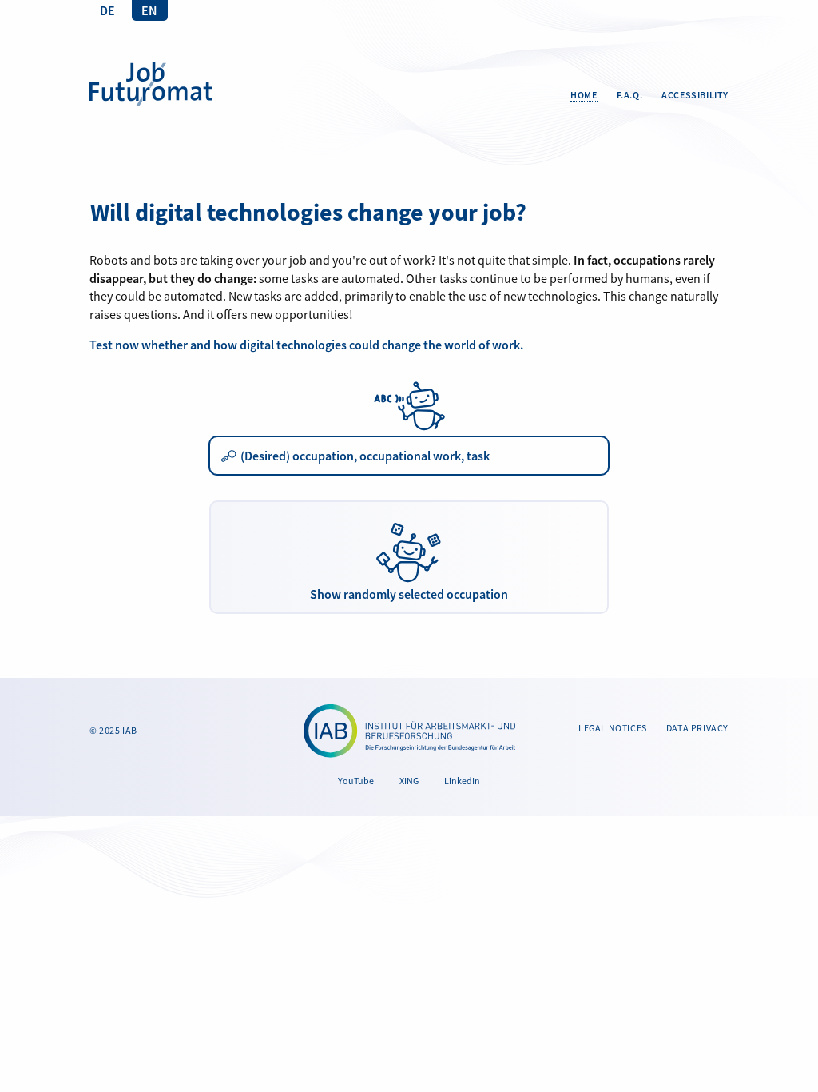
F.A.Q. (630, 95)
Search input (229, 458)
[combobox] (409, 455)
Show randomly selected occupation (409, 594)
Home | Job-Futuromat (150, 84)
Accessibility (695, 95)
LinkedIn (462, 781)
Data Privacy (697, 728)
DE (107, 10)
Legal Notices (612, 728)
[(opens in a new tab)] (409, 731)
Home (583, 95)
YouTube (356, 781)
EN (149, 10)
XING (409, 781)
